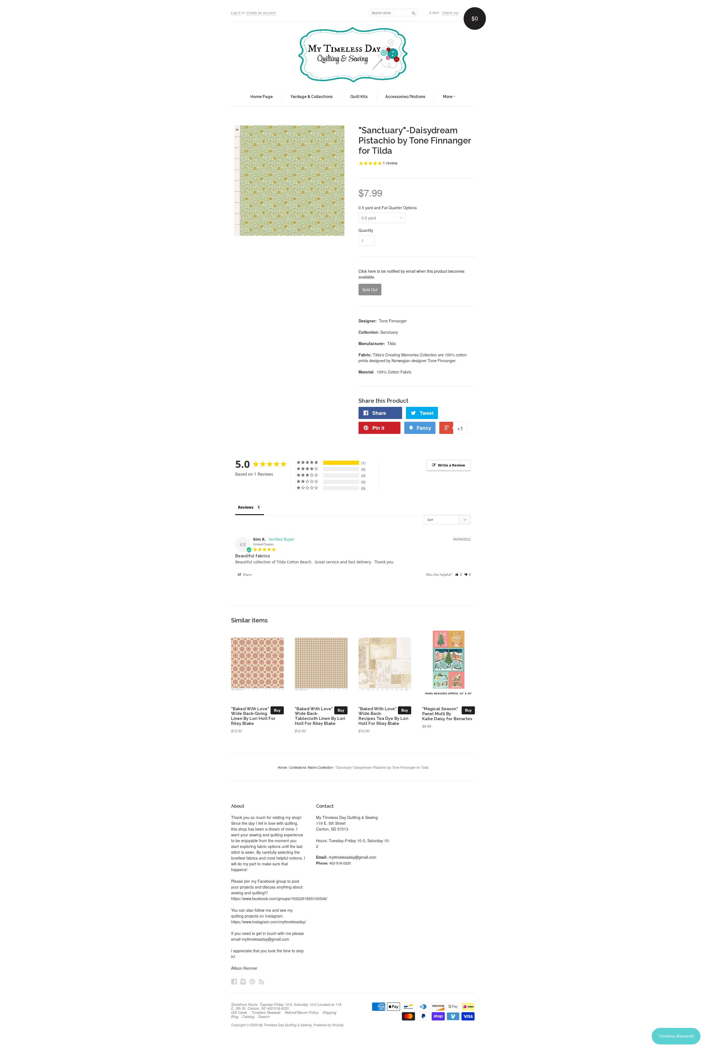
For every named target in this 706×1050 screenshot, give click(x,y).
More (448, 96)
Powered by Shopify (328, 1024)
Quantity (366, 230)
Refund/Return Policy (302, 1012)
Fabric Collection (320, 767)
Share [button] (247, 574)
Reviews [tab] (245, 507)
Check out (450, 12)
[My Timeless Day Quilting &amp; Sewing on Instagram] (243, 981)
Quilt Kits (359, 96)
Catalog (248, 1017)
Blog (234, 1017)
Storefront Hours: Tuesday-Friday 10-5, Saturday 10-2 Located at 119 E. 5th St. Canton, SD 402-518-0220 (286, 1006)
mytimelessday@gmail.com (352, 857)
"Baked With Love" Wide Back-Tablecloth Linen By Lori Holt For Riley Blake (320, 716)
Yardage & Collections (311, 96)
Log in (236, 12)
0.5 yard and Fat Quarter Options (388, 207)
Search (263, 1017)
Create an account (261, 12)
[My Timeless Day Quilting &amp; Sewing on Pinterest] (252, 981)
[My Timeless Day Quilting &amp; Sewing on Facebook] (234, 981)
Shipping (329, 1012)
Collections (297, 767)
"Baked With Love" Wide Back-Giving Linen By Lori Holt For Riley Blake (253, 716)
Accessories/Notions (405, 96)
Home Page (261, 96)
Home (282, 767)
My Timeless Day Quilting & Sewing (285, 1024)
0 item (434, 12)
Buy (277, 710)
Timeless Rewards (266, 1012)
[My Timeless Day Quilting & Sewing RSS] (261, 981)
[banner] (353, 54)
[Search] (413, 12)
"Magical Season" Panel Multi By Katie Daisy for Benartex (447, 713)
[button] (458, 574)
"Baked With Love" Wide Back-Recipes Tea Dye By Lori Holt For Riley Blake (383, 716)
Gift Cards (239, 1012)
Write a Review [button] (451, 465)
